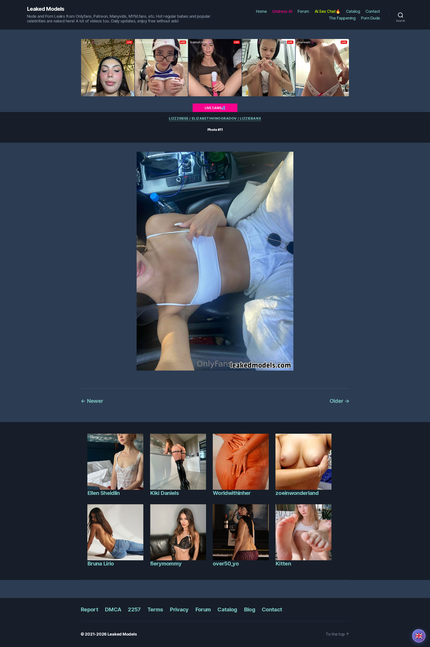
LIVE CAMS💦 (215, 108)
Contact (373, 11)
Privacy (179, 609)
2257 (134, 609)
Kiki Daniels (164, 493)
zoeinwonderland (296, 493)
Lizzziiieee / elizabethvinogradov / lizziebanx (215, 118)
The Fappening (342, 18)
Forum (303, 11)
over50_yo (226, 563)
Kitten (283, 563)
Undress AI (282, 11)
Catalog (353, 11)
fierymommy (165, 563)
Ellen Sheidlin (103, 493)
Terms (155, 609)
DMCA (113, 609)
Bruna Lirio (100, 563)
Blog (249, 609)
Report (89, 609)
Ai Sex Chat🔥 (327, 11)
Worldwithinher (232, 493)
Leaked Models (45, 9)
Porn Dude (370, 18)
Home (261, 11)
